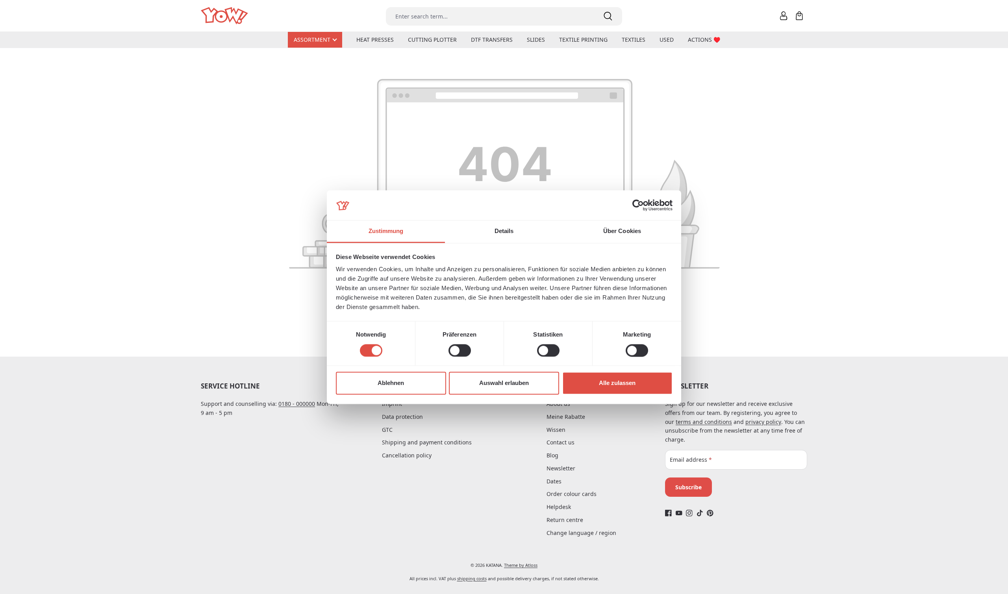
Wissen (556, 429)
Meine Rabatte (566, 416)
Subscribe (688, 487)
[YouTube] (679, 513)
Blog (552, 455)
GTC (387, 429)
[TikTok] (700, 513)
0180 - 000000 (296, 403)
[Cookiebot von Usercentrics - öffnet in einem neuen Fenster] (638, 205)
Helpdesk (559, 507)
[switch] (459, 350)
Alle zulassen (617, 383)
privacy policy (763, 422)
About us (558, 403)
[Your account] (783, 15)
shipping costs (472, 578)
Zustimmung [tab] (386, 231)
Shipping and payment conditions (427, 442)
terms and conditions (704, 422)
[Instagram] (689, 513)
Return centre (565, 520)
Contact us (560, 442)
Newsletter (561, 468)
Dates (554, 481)
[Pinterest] (710, 513)
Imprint (392, 403)
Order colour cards (572, 494)
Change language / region (581, 533)
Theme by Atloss (520, 565)
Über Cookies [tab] (622, 231)
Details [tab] (504, 231)
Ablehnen (391, 383)
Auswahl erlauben (504, 383)
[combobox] (490, 16)
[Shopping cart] (799, 15)
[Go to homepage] (225, 16)
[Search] (608, 16)
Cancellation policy (407, 455)
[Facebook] (668, 513)
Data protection (402, 416)
